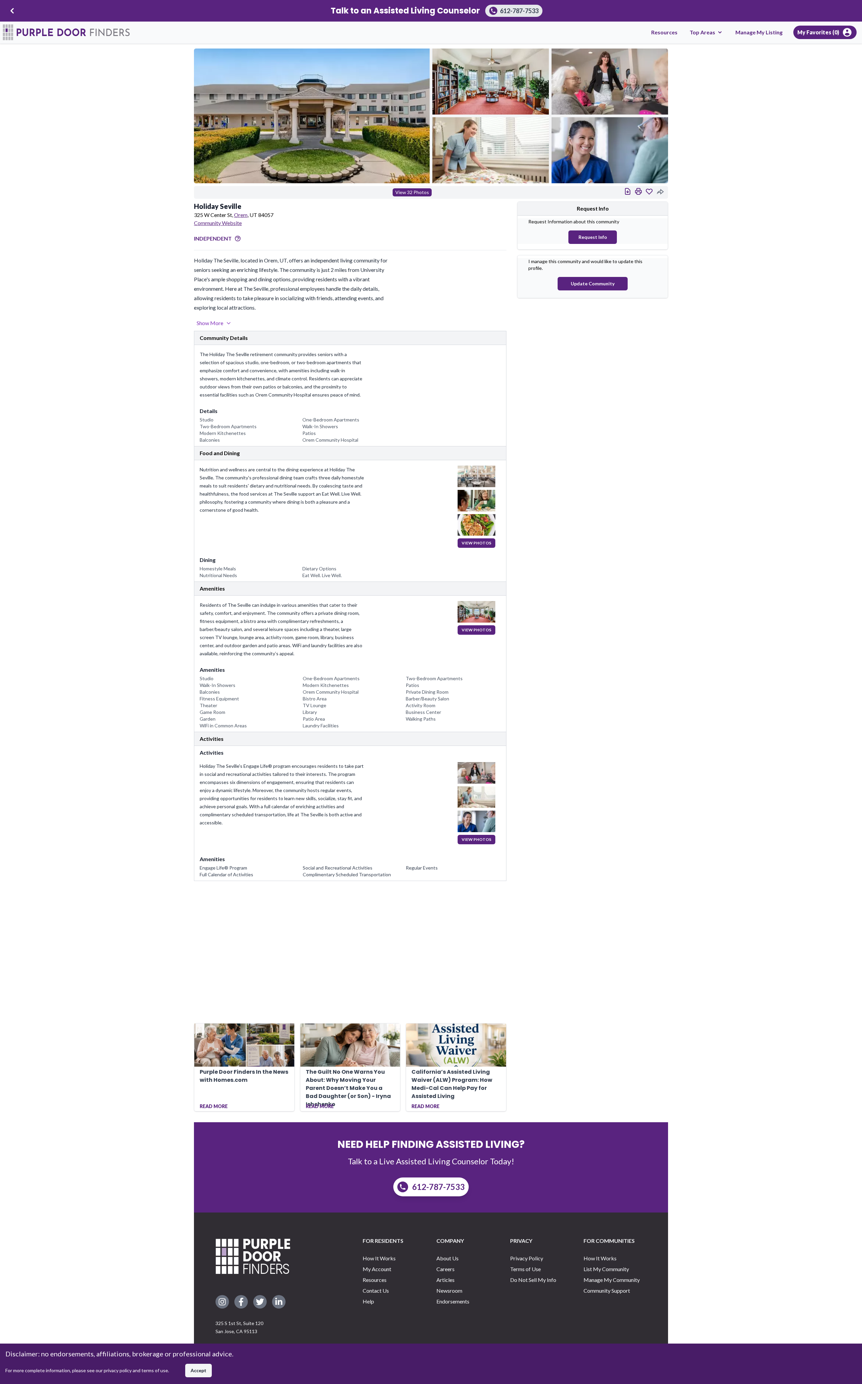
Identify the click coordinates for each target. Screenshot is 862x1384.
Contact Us (376, 1290)
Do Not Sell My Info (533, 1280)
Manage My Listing (759, 32)
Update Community (593, 283)
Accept (198, 1370)
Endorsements (452, 1301)
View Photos (476, 542)
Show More (210, 323)
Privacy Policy (526, 1258)
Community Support (607, 1290)
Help (368, 1301)
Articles (445, 1280)
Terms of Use (525, 1269)
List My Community (606, 1269)
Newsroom (449, 1290)
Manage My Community (612, 1280)
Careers (445, 1269)
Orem (240, 215)
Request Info (592, 237)
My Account (377, 1269)
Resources (664, 32)
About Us (447, 1258)
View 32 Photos (412, 192)
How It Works (379, 1258)
